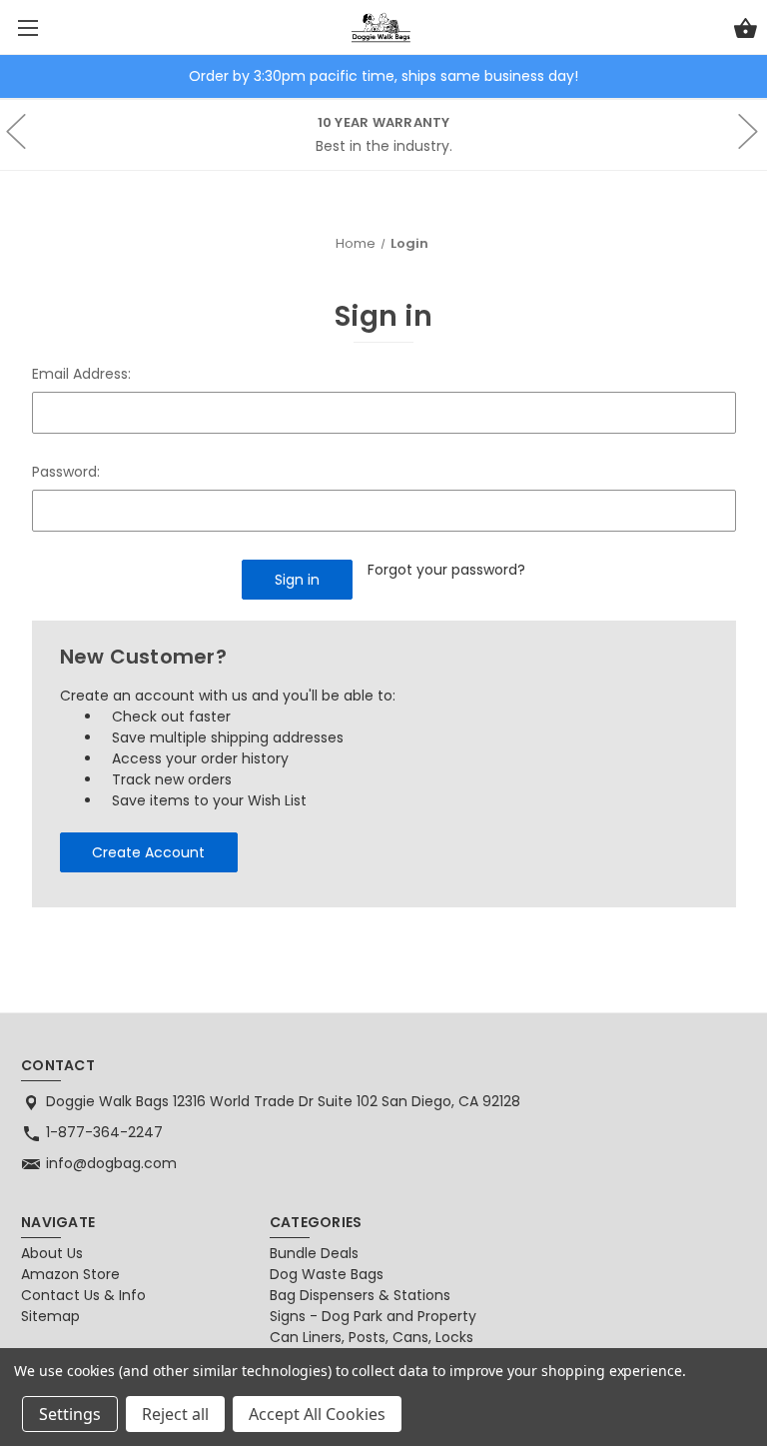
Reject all (175, 1414)
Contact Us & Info (83, 1295)
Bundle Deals (314, 1253)
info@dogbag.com (111, 1163)
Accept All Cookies (317, 1414)
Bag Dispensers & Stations (360, 1295)
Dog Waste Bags (327, 1274)
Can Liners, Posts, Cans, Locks (371, 1337)
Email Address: (81, 374)
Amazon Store (70, 1274)
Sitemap (50, 1316)
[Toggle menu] (27, 27)
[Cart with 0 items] (745, 31)
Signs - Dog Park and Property (373, 1316)
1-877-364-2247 (104, 1132)
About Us (52, 1253)
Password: (66, 472)
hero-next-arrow (747, 135)
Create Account (148, 852)
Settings (70, 1414)
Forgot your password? (446, 570)
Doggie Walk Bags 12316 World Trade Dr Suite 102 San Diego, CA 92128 (283, 1101)
